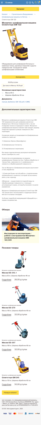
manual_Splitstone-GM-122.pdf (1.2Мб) (16, 102)
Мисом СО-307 (8, 343)
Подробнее (6, 280)
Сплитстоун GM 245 (10, 377)
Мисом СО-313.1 (9, 273)
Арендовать (20, 77)
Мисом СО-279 (8, 308)
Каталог (20, 9)
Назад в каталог (10, 392)
